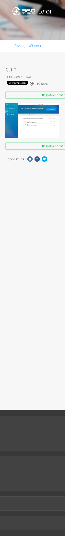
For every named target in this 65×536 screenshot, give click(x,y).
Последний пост (27, 45)
